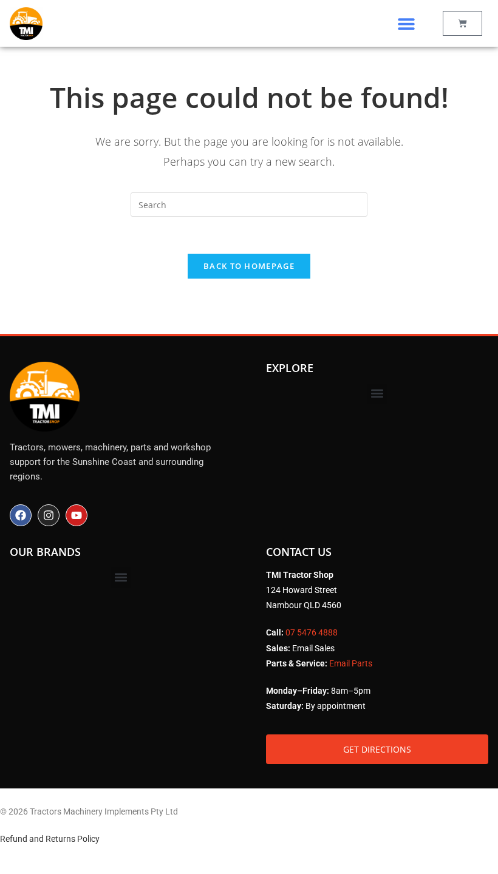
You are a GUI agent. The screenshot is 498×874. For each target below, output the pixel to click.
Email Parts (350, 663)
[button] (406, 23)
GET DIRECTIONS (377, 749)
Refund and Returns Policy (50, 839)
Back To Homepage (249, 265)
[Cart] (462, 23)
